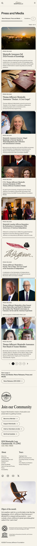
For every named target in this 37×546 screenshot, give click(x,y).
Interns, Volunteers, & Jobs (12, 429)
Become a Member (9, 418)
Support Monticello (10, 424)
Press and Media (5, 464)
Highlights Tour (23, 456)
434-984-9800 (7, 446)
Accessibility (4, 469)
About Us (3, 456)
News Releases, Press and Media (11, 18)
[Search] (6, 3)
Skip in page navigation (9, 9)
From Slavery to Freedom (25, 462)
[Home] (18, 3)
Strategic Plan (5, 457)
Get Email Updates (9, 434)
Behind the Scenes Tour (25, 457)
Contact (3, 462)
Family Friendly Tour (24, 464)
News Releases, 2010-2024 (12, 381)
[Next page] (27, 363)
